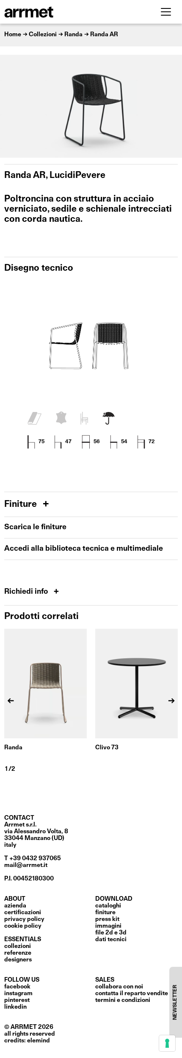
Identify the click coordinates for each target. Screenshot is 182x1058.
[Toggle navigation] (166, 11)
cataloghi (108, 906)
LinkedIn (15, 1007)
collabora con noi (119, 987)
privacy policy (24, 919)
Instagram (18, 993)
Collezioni (17, 946)
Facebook (17, 987)
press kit (107, 919)
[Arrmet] (52, 12)
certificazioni (22, 912)
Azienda (15, 906)
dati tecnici (111, 939)
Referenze (17, 953)
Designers (18, 960)
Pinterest (17, 1000)
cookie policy (22, 926)
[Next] (171, 106)
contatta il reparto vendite (131, 993)
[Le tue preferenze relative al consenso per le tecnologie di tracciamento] (167, 1043)
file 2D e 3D (111, 933)
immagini (108, 926)
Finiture (21, 504)
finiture (105, 912)
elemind (38, 1041)
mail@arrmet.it (25, 865)
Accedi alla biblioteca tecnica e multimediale (83, 548)
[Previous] (10, 106)
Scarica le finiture (35, 527)
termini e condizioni (122, 1000)
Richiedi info (27, 591)
